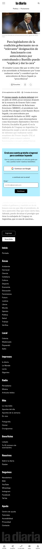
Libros (4, 304)
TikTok (4, 498)
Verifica (5, 325)
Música (5, 389)
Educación (6, 291)
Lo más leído (7, 406)
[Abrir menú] (3, 3)
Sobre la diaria (8, 461)
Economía (6, 287)
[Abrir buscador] (38, 3)
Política (15, 9)
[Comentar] (31, 84)
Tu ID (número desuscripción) (9, 446)
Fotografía (6, 422)
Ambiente (6, 266)
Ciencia (5, 273)
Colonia (5, 338)
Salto (4, 349)
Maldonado (6, 342)
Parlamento (25, 9)
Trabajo (5, 322)
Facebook (6, 495)
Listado (5, 442)
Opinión (5, 311)
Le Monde (6, 365)
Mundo (5, 308)
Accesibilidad (7, 518)
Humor (5, 425)
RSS (4, 481)
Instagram (6, 491)
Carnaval (5, 270)
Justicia (5, 301)
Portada (5, 253)
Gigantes (5, 372)
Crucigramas (7, 428)
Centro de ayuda (9, 512)
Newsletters (7, 478)
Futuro (4, 297)
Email (6, 181)
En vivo (5, 416)
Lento (4, 369)
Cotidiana (6, 277)
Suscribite (9, 239)
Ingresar (8, 233)
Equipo (5, 464)
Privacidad (6, 522)
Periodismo (6, 386)
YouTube (5, 484)
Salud (4, 318)
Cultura (5, 280)
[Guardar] (25, 84)
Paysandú (6, 345)
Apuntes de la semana (11, 413)
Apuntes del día (8, 409)
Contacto (5, 525)
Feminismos (7, 294)
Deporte (5, 284)
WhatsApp (6, 488)
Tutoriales (6, 515)
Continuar (21, 191)
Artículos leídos (8, 393)
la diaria (5, 362)
